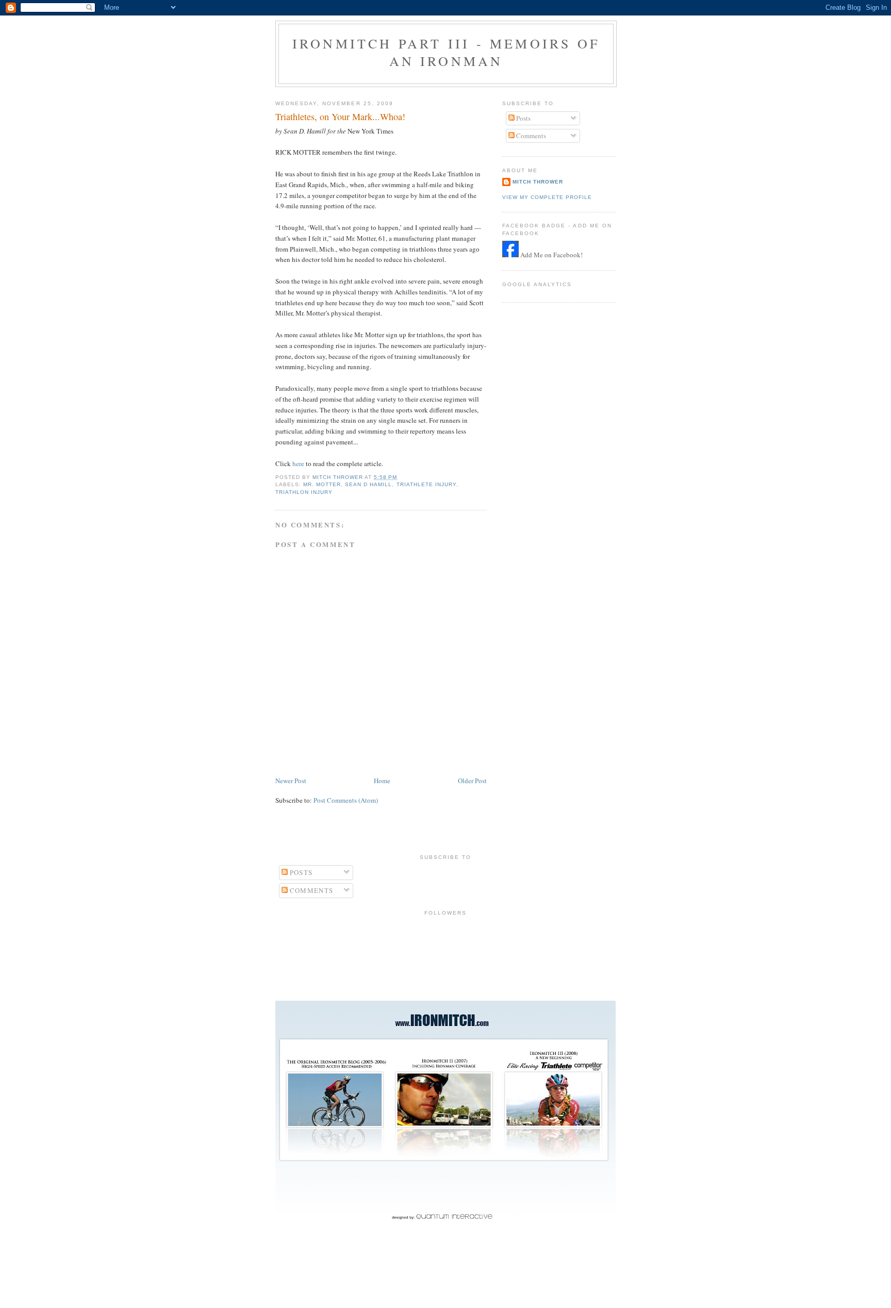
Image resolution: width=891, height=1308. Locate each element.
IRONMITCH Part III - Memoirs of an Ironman (446, 52)
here (298, 463)
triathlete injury (426, 484)
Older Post (472, 780)
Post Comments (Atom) (346, 800)
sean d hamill (368, 484)
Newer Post (290, 780)
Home (382, 780)
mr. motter (322, 484)
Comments (530, 135)
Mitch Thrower (538, 182)
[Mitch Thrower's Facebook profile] (510, 254)
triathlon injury (304, 492)
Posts (523, 118)
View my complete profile (547, 197)
